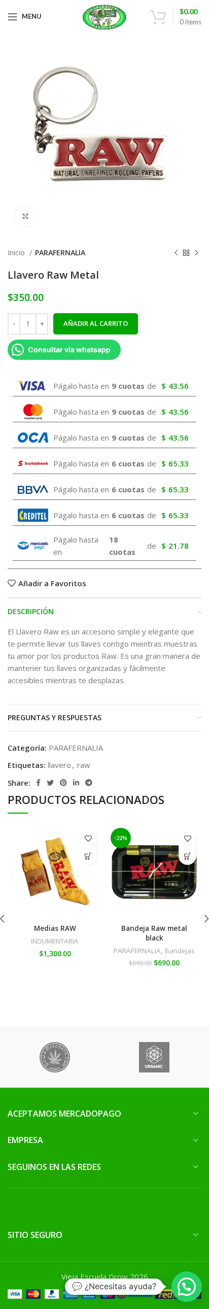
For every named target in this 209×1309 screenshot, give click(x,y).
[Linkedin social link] (76, 782)
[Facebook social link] (38, 782)
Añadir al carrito (95, 323)
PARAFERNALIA (60, 252)
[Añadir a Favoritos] (88, 838)
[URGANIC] (154, 1057)
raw (83, 765)
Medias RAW (55, 928)
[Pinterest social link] (63, 782)
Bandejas (180, 950)
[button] (88, 856)
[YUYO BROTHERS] (54, 1057)
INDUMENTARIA (55, 941)
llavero (59, 765)
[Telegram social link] (88, 782)
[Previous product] (176, 253)
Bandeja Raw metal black (154, 933)
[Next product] (196, 253)
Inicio (17, 252)
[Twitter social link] (50, 782)
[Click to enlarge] (25, 216)
